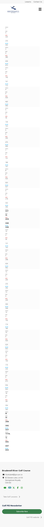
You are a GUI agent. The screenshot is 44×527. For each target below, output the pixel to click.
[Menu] (40, 9)
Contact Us (38, 2)
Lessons (28, 2)
